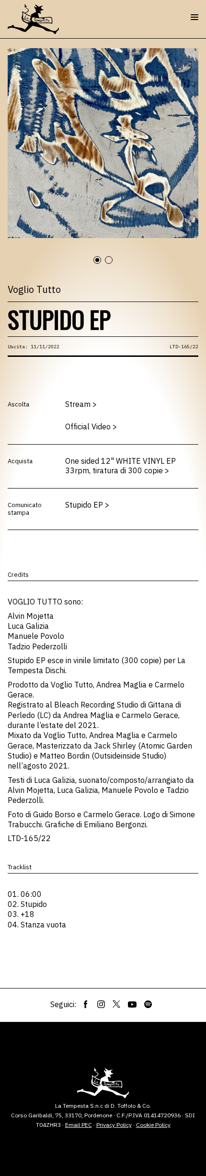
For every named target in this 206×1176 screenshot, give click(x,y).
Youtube (132, 1004)
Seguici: (63, 1004)
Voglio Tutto (34, 289)
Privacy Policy (114, 1124)
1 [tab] (101, 265)
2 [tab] (113, 265)
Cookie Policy (153, 1124)
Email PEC (78, 1124)
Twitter (116, 1004)
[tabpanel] (103, 143)
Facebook (86, 1004)
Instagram (101, 1004)
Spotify (148, 1004)
